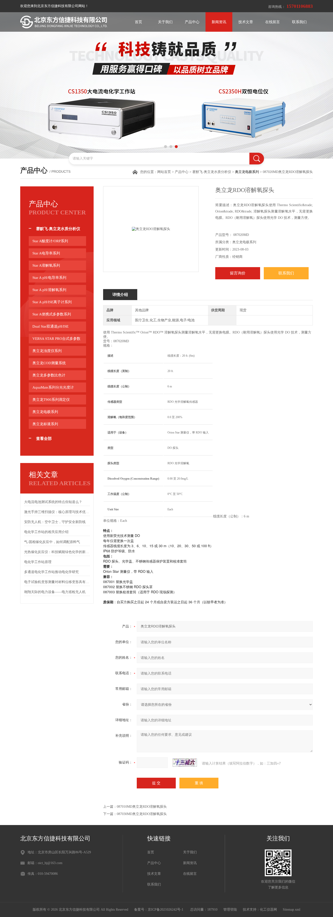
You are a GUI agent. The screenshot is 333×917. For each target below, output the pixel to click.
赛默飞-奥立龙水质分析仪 (211, 172)
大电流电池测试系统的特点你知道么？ (53, 502)
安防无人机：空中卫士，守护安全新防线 (55, 522)
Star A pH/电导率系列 (49, 278)
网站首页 (164, 172)
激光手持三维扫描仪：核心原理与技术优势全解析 (57, 512)
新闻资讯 (219, 22)
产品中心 (192, 22)
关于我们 (165, 22)
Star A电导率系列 (46, 253)
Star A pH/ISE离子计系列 (52, 302)
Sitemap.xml (291, 909)
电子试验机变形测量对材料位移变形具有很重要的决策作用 (57, 582)
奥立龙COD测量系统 (49, 363)
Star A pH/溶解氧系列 (49, 290)
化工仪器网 (268, 909)
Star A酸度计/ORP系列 (50, 241)
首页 (138, 22)
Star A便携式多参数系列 (51, 314)
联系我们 (299, 22)
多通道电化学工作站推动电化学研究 (51, 572)
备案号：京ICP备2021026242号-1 (159, 909)
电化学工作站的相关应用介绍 (46, 532)
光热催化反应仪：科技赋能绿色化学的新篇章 (57, 552)
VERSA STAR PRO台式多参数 (56, 339)
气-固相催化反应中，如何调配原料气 (52, 542)
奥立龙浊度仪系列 (47, 351)
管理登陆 (230, 909)
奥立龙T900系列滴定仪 (51, 400)
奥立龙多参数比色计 (48, 375)
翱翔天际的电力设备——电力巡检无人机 (55, 592)
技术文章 (245, 22)
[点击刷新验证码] (185, 762)
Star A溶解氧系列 (46, 265)
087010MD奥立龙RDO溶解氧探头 (142, 806)
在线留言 (272, 22)
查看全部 (44, 438)
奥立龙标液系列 (45, 424)
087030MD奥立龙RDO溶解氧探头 (142, 814)
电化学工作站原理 (37, 562)
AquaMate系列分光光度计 (53, 387)
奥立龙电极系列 (45, 412)
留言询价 (237, 273)
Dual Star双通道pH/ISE (50, 326)
